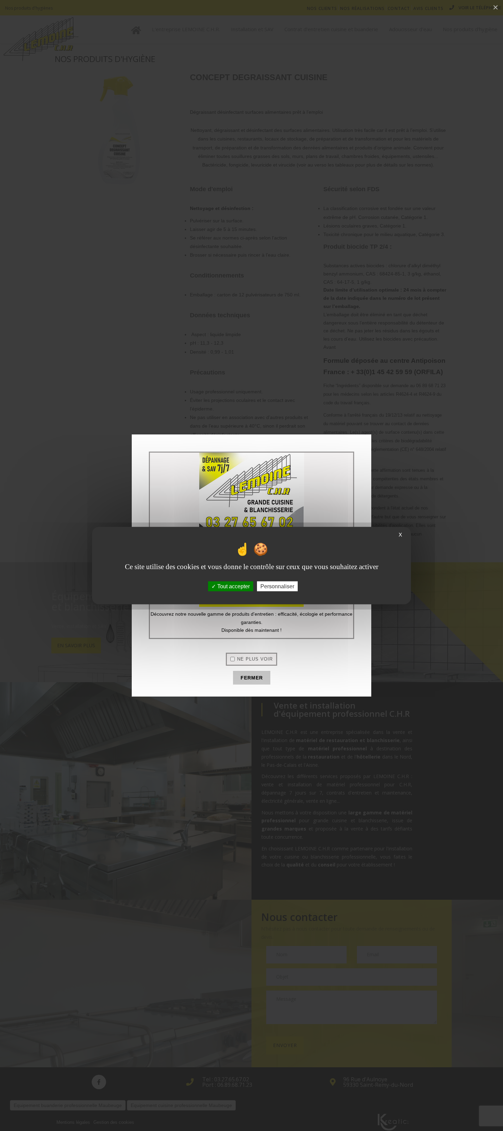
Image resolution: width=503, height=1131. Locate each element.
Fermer (252, 677)
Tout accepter (233, 586)
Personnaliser (277, 586)
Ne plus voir (255, 659)
